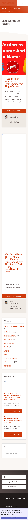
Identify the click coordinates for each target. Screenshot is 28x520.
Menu (24, 3)
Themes (6, 350)
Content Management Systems (14, 326)
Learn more (10, 514)
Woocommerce (9, 362)
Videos (6, 354)
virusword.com (8, 3)
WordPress (7, 365)
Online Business (9, 343)
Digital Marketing (9, 332)
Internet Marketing (10, 336)
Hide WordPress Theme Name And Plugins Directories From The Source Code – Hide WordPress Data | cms (14, 263)
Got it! (14, 517)
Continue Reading (16, 111)
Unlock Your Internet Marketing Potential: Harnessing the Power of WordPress (13, 419)
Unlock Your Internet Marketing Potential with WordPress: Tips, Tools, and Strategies (13, 396)
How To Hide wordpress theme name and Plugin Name (14, 83)
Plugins (6, 347)
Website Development (11, 358)
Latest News (8, 339)
